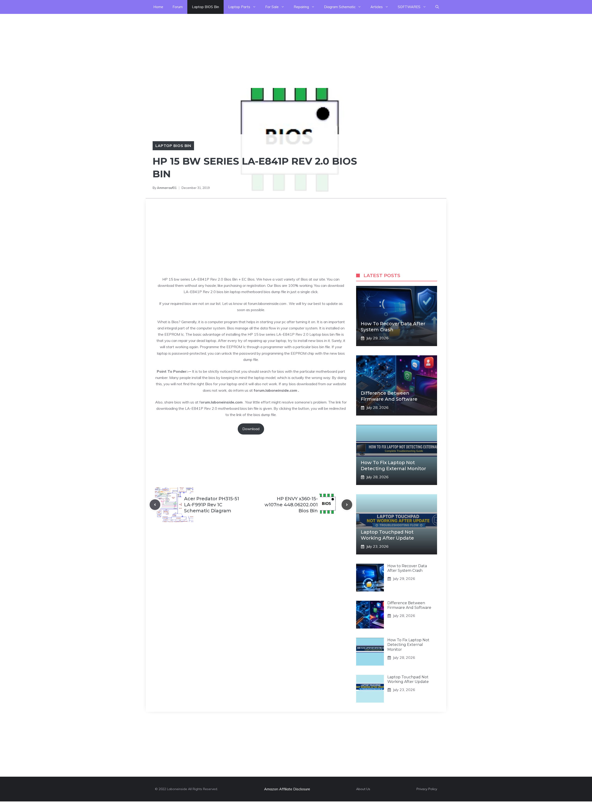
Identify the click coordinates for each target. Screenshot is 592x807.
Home (158, 7)
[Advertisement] (139, 46)
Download (250, 428)
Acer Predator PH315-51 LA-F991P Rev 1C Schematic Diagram (211, 504)
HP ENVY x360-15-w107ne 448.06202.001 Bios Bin (291, 504)
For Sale (272, 7)
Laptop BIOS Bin (205, 7)
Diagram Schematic (339, 7)
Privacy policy (426, 789)
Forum (178, 7)
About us (363, 789)
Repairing (301, 7)
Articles (376, 7)
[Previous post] (155, 505)
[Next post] (347, 505)
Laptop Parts (239, 7)
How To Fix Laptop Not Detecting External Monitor (408, 645)
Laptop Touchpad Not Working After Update (408, 679)
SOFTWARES (409, 7)
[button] (437, 7)
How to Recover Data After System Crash (407, 568)
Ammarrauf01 (167, 188)
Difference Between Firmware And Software (409, 605)
